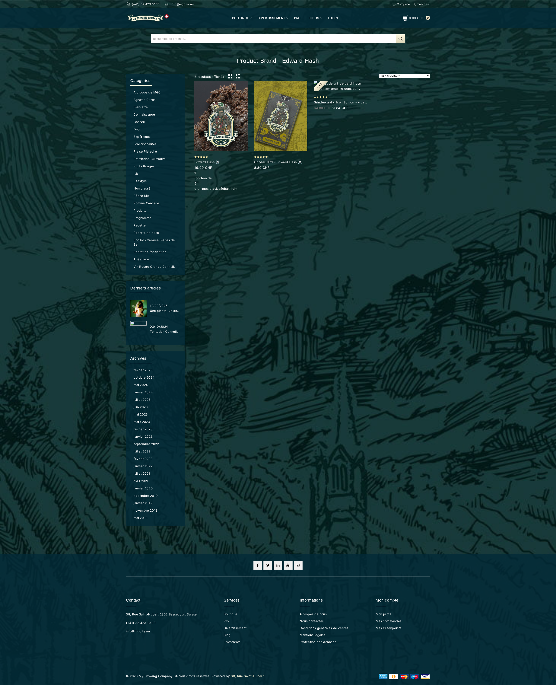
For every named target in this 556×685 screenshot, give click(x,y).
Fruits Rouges (144, 166)
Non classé (142, 188)
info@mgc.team (182, 4)
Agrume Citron (145, 99)
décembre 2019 (146, 495)
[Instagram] (298, 565)
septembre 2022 (146, 444)
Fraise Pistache (145, 151)
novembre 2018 (146, 510)
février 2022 (143, 459)
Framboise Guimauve (150, 159)
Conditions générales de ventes (324, 628)
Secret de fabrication (150, 252)
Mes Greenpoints (389, 628)
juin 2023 (141, 407)
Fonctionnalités (145, 144)
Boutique (240, 18)
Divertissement (271, 18)
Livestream (232, 642)
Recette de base (146, 232)
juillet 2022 (142, 451)
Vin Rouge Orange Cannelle (155, 266)
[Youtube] (288, 565)
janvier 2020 (143, 488)
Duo (137, 129)
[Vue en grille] (230, 76)
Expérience (142, 136)
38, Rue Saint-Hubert (247, 676)
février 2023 (143, 429)
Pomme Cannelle (146, 203)
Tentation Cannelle (164, 331)
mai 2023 (141, 414)
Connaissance (144, 114)
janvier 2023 (143, 436)
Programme (142, 218)
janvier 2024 (143, 392)
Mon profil (383, 614)
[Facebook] (257, 565)
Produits (140, 210)
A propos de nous (313, 614)
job (136, 173)
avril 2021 (141, 481)
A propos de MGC (147, 92)
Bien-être (141, 107)
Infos (314, 18)
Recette (140, 225)
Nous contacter (311, 621)
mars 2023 (142, 422)
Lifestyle (140, 181)
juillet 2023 (142, 399)
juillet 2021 (142, 473)
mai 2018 (141, 518)
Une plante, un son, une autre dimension (165, 311)
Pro (297, 18)
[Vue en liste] (237, 76)
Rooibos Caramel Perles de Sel (154, 242)
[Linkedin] (278, 565)
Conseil (139, 122)
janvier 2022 (143, 466)
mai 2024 (141, 385)
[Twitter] (267, 565)
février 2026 (143, 370)
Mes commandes (389, 621)
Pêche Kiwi (142, 196)
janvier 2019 (143, 503)
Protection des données (318, 642)
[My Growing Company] (148, 18)
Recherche (400, 38)
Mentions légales (313, 635)
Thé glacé (141, 259)
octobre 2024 (144, 377)
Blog (227, 635)
